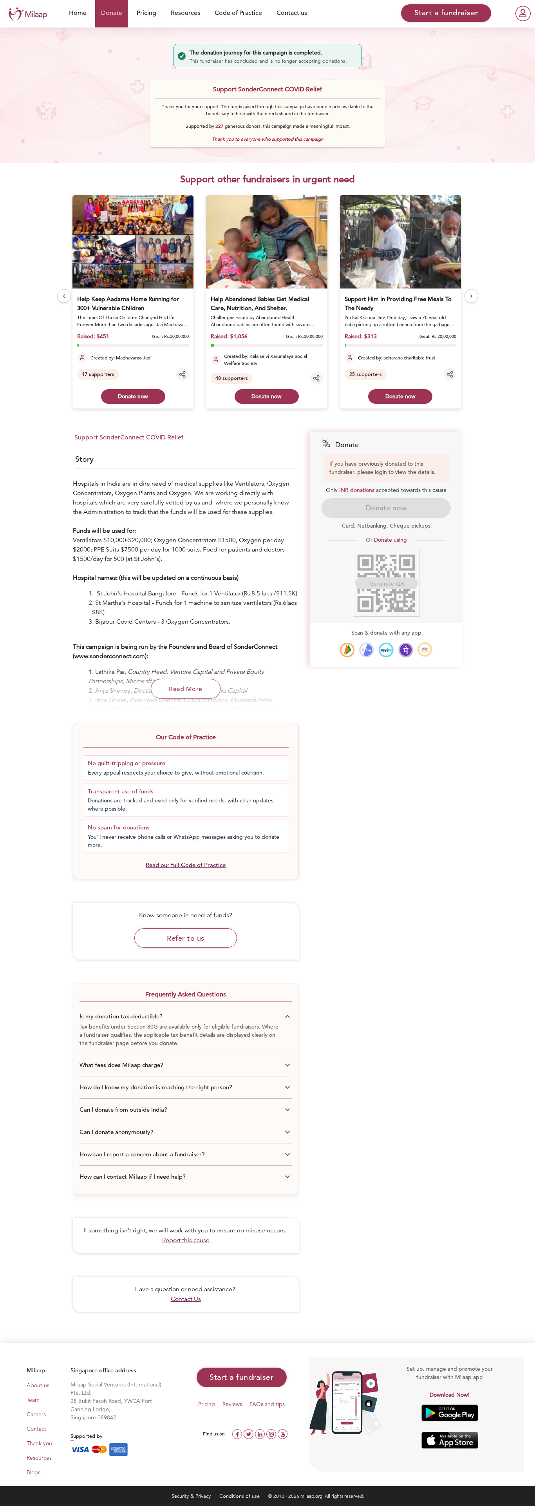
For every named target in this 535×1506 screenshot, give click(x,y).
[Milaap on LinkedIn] (260, 1433)
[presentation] (64, 296)
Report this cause (186, 1240)
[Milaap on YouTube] (282, 1433)
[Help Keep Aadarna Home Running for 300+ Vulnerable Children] (132, 241)
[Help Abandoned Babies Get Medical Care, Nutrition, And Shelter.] (266, 241)
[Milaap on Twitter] (249, 1433)
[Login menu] (523, 13)
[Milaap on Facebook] (238, 1433)
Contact (36, 1428)
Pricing (146, 13)
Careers (36, 1414)
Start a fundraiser (241, 1377)
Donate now (133, 396)
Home (78, 13)
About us (38, 1385)
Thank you (39, 1443)
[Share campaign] (182, 374)
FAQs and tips (267, 1404)
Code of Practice (238, 13)
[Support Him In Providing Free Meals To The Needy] (400, 241)
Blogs (33, 1472)
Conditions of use (240, 1496)
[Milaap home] (25, 13)
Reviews (232, 1404)
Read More (185, 689)
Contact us (292, 13)
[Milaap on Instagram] (272, 1433)
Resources (185, 13)
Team (33, 1399)
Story (84, 459)
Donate (111, 13)
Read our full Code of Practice (186, 865)
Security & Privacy (192, 1496)
